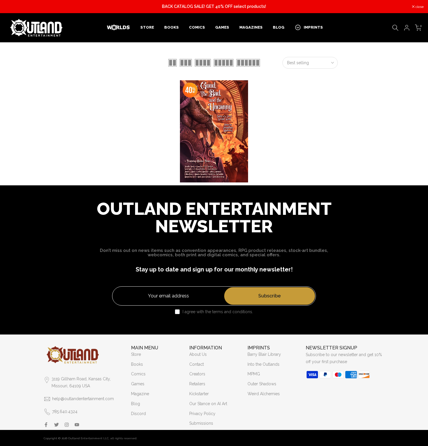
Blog (135, 403)
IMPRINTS (313, 27)
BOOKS (171, 27)
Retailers (197, 383)
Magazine (140, 393)
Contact (196, 364)
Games (137, 383)
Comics (138, 374)
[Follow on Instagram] (67, 424)
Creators (197, 374)
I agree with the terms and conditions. (218, 311)
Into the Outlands (263, 364)
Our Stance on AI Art (208, 403)
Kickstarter (199, 393)
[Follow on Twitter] (56, 424)
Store (136, 354)
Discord (138, 413)
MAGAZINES (251, 27)
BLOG (278, 27)
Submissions (201, 423)
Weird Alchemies (263, 393)
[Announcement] (214, 6)
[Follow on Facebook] (46, 424)
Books (137, 364)
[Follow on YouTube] (77, 424)
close (11, 6)
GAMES (222, 27)
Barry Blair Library (264, 354)
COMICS (197, 27)
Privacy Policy (202, 413)
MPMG (253, 374)
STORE (147, 27)
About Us (198, 354)
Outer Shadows (261, 383)
